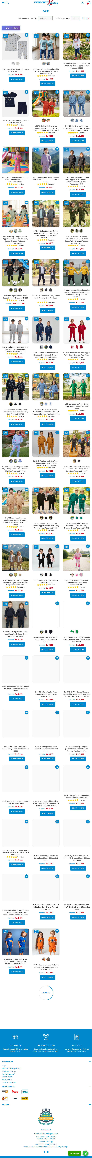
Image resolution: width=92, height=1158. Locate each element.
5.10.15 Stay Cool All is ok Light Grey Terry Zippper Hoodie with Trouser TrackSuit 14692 (46, 803)
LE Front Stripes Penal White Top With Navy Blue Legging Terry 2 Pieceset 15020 (77, 65)
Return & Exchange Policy (11, 1068)
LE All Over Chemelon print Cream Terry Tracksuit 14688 (15, 802)
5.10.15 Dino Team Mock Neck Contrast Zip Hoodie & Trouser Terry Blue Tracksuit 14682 (46, 354)
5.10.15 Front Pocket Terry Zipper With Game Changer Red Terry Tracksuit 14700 (76, 354)
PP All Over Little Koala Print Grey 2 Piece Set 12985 (15, 70)
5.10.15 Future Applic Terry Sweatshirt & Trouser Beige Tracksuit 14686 (46, 694)
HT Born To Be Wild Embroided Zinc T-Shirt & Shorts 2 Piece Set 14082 (77, 907)
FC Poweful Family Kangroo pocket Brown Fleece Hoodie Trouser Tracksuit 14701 (76, 748)
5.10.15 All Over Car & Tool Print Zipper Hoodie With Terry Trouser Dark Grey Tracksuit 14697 (76, 468)
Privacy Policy (7, 1079)
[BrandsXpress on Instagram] (47, 1152)
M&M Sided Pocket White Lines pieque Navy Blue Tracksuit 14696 (46, 639)
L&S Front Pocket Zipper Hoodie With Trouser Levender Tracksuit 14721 (46, 179)
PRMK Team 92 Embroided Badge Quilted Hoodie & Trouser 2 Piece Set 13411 (15, 852)
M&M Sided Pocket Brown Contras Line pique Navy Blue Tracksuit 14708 (15, 688)
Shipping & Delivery (9, 1071)
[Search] (7, 2)
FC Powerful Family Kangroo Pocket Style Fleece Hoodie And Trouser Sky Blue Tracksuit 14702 (46, 411)
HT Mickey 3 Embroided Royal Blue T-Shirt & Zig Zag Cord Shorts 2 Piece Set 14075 (15, 961)
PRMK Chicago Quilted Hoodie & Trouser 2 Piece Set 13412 (76, 796)
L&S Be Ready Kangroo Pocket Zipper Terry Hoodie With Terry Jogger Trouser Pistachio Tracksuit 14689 (15, 239)
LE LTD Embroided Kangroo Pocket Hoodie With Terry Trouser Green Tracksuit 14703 (76, 525)
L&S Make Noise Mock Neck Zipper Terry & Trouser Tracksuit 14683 (15, 748)
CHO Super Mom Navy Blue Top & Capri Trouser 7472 (15, 121)
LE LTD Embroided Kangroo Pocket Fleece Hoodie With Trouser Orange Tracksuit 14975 (46, 128)
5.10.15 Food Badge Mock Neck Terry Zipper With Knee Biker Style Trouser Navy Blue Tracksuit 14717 (76, 180)
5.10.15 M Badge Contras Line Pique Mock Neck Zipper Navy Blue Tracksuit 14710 (15, 634)
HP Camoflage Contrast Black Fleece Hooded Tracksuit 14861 (15, 296)
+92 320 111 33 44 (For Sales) (46, 1144)
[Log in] (82, 2)
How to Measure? (8, 1074)
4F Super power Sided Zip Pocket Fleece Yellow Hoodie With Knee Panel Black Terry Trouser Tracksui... (77, 293)
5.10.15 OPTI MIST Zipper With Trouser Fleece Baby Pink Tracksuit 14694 (76, 582)
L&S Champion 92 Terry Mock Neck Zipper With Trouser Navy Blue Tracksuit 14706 (15, 411)
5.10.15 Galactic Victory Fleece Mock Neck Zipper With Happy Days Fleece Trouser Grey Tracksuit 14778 (46, 234)
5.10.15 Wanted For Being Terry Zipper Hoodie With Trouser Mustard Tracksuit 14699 (46, 463)
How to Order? (7, 1077)
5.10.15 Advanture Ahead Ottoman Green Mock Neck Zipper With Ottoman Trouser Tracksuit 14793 (77, 239)
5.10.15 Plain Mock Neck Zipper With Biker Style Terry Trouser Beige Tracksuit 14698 (15, 582)
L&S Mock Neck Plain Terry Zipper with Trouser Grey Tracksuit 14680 (46, 297)
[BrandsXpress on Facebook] (44, 1152)
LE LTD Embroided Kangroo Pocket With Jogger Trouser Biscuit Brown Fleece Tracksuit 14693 (15, 521)
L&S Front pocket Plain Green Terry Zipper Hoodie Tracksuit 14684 (77, 406)
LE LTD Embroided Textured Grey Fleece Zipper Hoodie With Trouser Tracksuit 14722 (15, 349)
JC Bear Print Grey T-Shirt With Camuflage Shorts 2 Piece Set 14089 (46, 858)
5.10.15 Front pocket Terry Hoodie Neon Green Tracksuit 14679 (46, 748)
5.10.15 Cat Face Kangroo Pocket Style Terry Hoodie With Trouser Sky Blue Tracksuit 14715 (15, 468)
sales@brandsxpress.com (48, 1134)
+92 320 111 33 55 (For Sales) (35, 1147)
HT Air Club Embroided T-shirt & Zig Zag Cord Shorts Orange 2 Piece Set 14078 (46, 967)
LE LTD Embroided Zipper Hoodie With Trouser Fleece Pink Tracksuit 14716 (15, 179)
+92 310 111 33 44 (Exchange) (57, 1147)
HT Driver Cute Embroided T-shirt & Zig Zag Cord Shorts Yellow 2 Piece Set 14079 (46, 907)
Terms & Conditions (9, 1082)
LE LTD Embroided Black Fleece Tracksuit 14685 (46, 581)
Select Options (17, 79)
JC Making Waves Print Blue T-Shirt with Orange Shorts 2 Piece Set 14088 (77, 858)
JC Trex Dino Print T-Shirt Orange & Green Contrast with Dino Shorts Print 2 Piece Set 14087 (15, 912)
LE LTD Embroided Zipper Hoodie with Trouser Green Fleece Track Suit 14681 (77, 639)
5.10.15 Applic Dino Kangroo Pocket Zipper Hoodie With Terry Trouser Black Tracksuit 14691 (46, 525)
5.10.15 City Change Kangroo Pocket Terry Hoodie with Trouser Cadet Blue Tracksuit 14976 (76, 128)
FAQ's (4, 1066)
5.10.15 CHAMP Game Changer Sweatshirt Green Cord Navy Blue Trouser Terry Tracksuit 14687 (76, 694)
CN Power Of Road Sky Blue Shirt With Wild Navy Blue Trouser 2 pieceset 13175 (46, 71)
